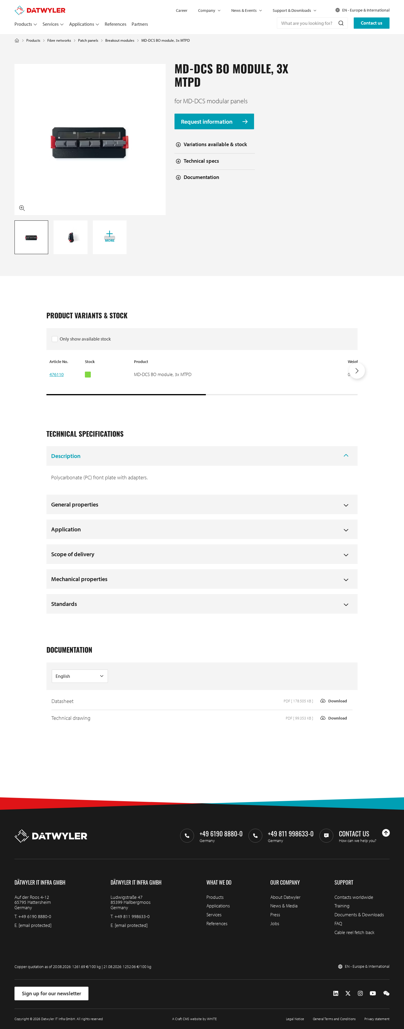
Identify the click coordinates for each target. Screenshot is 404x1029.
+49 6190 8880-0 (34, 916)
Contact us (371, 23)
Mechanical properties (79, 579)
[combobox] (312, 23)
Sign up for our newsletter (51, 993)
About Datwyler (285, 897)
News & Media (284, 906)
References (115, 24)
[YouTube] (373, 993)
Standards (64, 603)
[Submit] (341, 23)
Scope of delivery (72, 554)
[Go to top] (386, 832)
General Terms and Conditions (334, 1019)
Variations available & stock (215, 144)
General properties (74, 504)
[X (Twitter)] (348, 993)
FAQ (338, 923)
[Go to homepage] (39, 8)
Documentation (201, 177)
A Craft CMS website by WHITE (194, 1019)
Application (66, 529)
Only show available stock (85, 339)
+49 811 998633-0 (132, 916)
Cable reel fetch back (354, 932)
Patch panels (88, 40)
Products (23, 24)
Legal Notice (295, 1019)
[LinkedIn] (335, 993)
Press (275, 914)
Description (65, 455)
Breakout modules (119, 40)
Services (51, 24)
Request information (207, 121)
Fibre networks (59, 40)
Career (182, 10)
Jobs (274, 923)
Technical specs (201, 160)
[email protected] (35, 925)
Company (206, 10)
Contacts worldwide (353, 897)
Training (342, 906)
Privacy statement (377, 1019)
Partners (140, 24)
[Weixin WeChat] (386, 993)
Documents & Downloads (359, 914)
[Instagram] (360, 993)
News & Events (244, 10)
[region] (201, 377)
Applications (81, 24)
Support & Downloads (292, 10)
